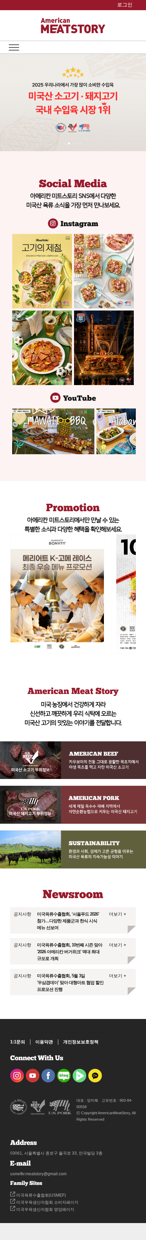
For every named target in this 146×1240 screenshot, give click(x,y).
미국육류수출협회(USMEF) (40, 1195)
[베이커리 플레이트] (104, 271)
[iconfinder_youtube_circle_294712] (32, 1073)
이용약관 (44, 1041)
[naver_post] (64, 1073)
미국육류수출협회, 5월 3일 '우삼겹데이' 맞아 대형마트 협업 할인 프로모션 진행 (70, 982)
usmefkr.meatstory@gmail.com (38, 1174)
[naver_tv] (79, 1073)
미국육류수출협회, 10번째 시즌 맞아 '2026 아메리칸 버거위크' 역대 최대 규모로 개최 (69, 951)
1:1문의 (17, 1041)
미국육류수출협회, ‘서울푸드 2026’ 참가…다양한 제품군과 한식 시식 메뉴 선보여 (68, 921)
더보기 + (117, 914)
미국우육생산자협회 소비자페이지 (46, 1202)
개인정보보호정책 (80, 1041)
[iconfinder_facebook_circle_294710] (48, 1073)
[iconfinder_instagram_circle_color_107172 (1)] (17, 1073)
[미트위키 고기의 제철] (42, 271)
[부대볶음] (42, 348)
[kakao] (95, 1073)
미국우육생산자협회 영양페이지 (44, 1209)
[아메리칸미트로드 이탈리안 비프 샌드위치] (104, 348)
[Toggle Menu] (14, 47)
